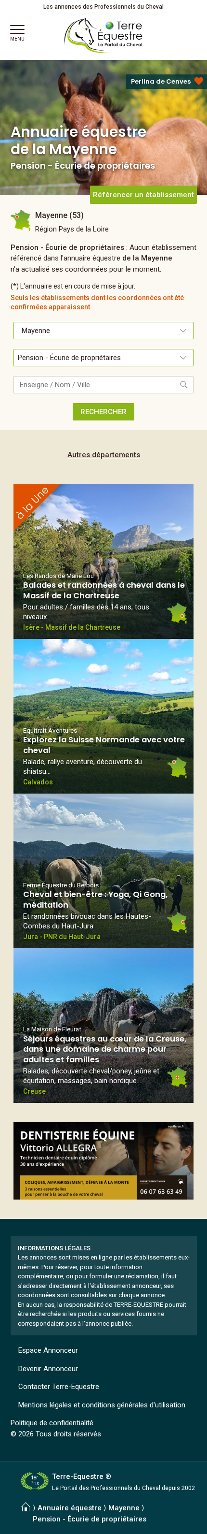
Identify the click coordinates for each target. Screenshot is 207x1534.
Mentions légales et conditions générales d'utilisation (101, 1405)
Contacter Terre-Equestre (58, 1386)
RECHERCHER (103, 411)
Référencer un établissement (143, 194)
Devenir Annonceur (48, 1368)
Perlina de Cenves (161, 81)
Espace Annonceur (48, 1350)
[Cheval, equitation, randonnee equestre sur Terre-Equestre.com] (103, 35)
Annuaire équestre (70, 1508)
